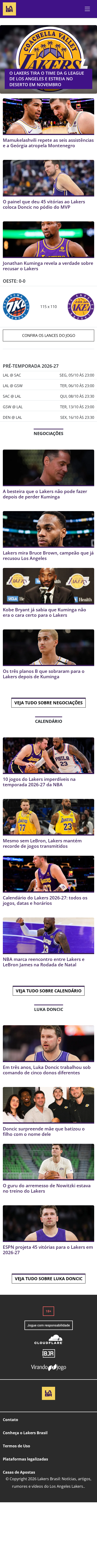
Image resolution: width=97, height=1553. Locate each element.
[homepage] (9, 8)
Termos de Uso (16, 1446)
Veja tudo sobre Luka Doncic (48, 1278)
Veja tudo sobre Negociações (48, 702)
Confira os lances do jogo (48, 335)
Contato (10, 1419)
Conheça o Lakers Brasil (25, 1432)
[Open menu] (87, 9)
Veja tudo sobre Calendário (48, 991)
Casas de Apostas (19, 1472)
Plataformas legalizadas (25, 1459)
